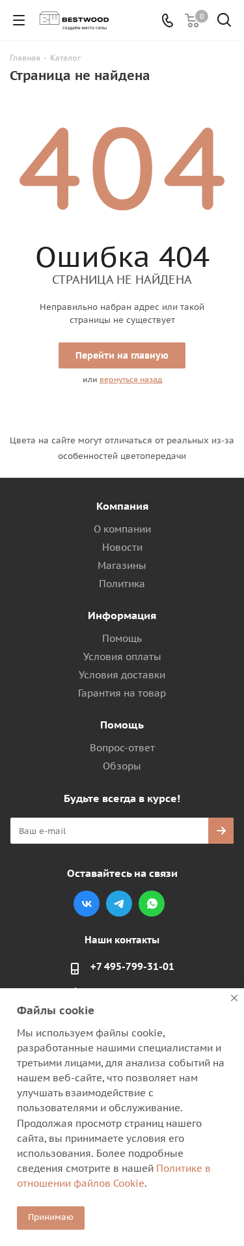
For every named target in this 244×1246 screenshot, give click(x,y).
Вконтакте (87, 904)
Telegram (119, 904)
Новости (122, 547)
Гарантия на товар (122, 693)
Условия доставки (122, 675)
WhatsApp (152, 904)
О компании (122, 529)
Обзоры (122, 766)
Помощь (122, 638)
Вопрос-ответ (122, 747)
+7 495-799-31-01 (132, 966)
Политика (122, 583)
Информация (122, 615)
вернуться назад (131, 379)
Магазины (122, 565)
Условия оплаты (122, 656)
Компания (122, 505)
